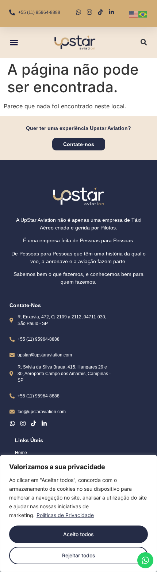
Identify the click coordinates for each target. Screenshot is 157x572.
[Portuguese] (143, 13)
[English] (133, 13)
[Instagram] (23, 423)
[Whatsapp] (12, 423)
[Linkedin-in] (44, 423)
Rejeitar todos (78, 555)
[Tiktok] (34, 423)
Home (21, 452)
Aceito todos (78, 534)
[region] (78, 513)
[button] (13, 42)
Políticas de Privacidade (65, 515)
